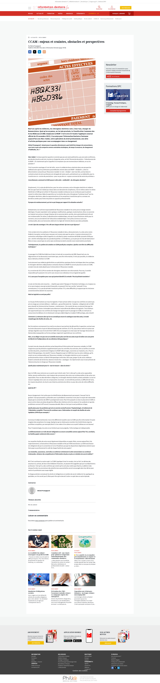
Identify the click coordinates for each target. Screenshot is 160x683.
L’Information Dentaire (63, 656)
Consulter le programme (118, 111)
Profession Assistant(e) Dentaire (66, 665)
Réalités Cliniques (62, 658)
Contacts (113, 658)
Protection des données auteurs (119, 665)
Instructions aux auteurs (117, 664)
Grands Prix (87, 665)
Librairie (87, 660)
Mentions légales (115, 660)
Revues (30, 13)
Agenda (86, 663)
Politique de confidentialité (118, 662)
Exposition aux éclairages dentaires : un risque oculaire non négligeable (84, 593)
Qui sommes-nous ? (116, 656)
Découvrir (108, 643)
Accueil (29, 37)
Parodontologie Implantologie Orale (67, 662)
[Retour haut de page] (157, 678)
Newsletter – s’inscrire (36, 662)
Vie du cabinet (42, 37)
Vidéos (60, 13)
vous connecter (40, 521)
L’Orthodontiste (62, 667)
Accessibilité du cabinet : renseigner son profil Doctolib (38, 554)
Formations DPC (35, 667)
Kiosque (87, 658)
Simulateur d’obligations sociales (36, 592)
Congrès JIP (88, 669)
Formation (50, 13)
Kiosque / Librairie (118, 13)
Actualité (40, 13)
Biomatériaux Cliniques (64, 664)
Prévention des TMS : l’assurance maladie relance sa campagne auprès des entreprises (61, 593)
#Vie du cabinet (32, 505)
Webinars (87, 667)
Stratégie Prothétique (63, 660)
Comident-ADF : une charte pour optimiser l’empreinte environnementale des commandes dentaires (60, 555)
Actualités (34, 37)
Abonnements (88, 656)
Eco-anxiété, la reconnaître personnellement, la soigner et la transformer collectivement (84, 556)
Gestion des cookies (80, 670)
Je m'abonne (125, 8)
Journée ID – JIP (93, 13)
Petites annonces (35, 665)
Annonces (69, 13)
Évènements (81, 13)
